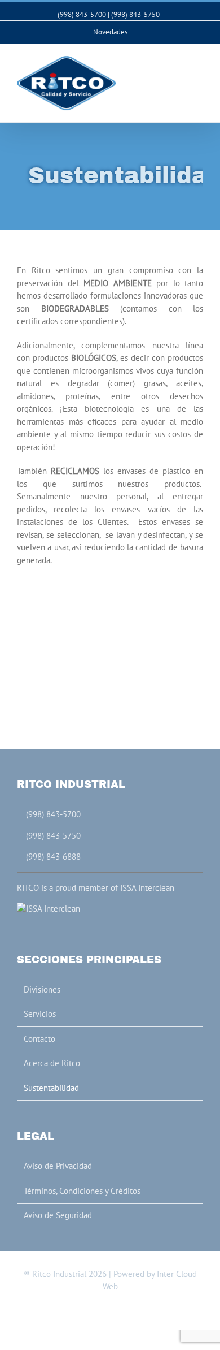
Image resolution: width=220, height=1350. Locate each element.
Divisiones (42, 989)
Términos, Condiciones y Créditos (82, 1190)
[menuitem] (110, 32)
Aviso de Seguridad (58, 1215)
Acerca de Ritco (52, 1063)
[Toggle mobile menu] (198, 61)
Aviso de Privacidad (58, 1166)
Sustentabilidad (51, 1087)
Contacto (39, 1038)
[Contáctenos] (167, 14)
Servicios (40, 1013)
